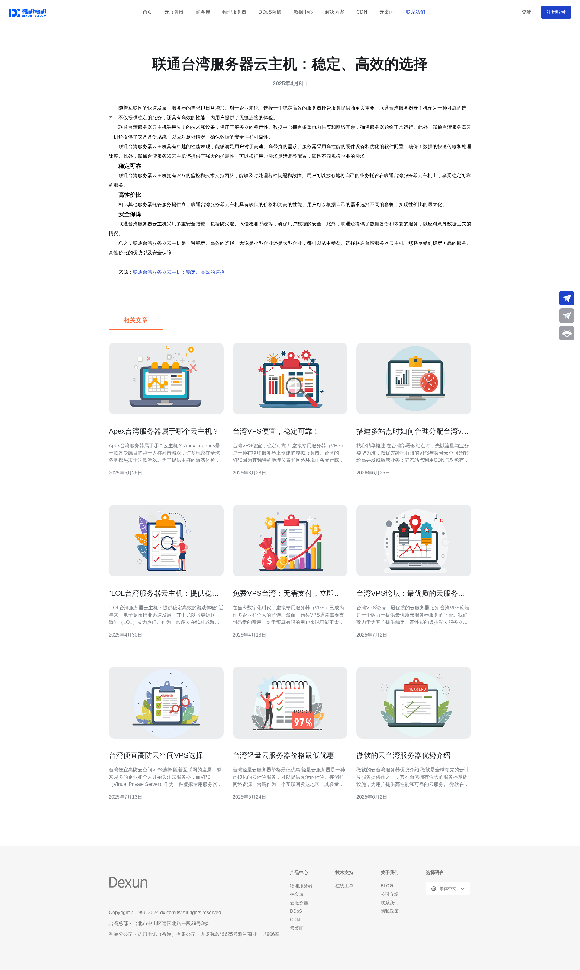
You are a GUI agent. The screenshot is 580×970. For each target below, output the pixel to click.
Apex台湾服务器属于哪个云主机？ (164, 431)
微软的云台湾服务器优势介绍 (403, 755)
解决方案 (334, 11)
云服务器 (174, 11)
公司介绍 (390, 894)
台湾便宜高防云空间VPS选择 (156, 755)
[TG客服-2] (566, 315)
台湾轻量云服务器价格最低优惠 (283, 755)
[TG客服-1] (566, 298)
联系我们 (415, 11)
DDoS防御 (270, 11)
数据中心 (303, 11)
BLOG (387, 885)
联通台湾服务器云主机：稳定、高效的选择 (179, 272)
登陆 (526, 11)
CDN (361, 11)
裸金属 (203, 11)
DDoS (296, 911)
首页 (147, 11)
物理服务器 (234, 11)
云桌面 (386, 11)
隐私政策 (390, 911)
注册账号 (556, 11)
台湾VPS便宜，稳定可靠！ (276, 431)
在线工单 (344, 885)
